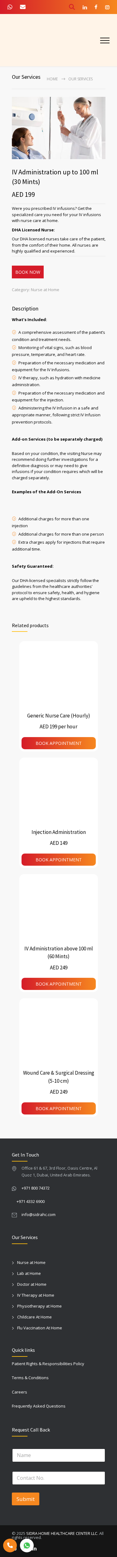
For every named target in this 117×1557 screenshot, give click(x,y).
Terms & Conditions (30, 1377)
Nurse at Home (45, 289)
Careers (19, 1392)
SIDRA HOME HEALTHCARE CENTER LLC (61, 1533)
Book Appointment (59, 743)
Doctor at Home (31, 1284)
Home (52, 79)
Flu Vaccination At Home (39, 1328)
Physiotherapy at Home (39, 1306)
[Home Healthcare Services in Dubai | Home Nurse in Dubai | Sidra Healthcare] (27, 40)
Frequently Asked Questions (39, 1406)
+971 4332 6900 (31, 1201)
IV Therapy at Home (35, 1295)
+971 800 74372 (36, 1188)
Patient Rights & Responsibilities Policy (48, 1363)
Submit (26, 1499)
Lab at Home (29, 1273)
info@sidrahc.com (39, 1214)
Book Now (27, 272)
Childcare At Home (34, 1317)
